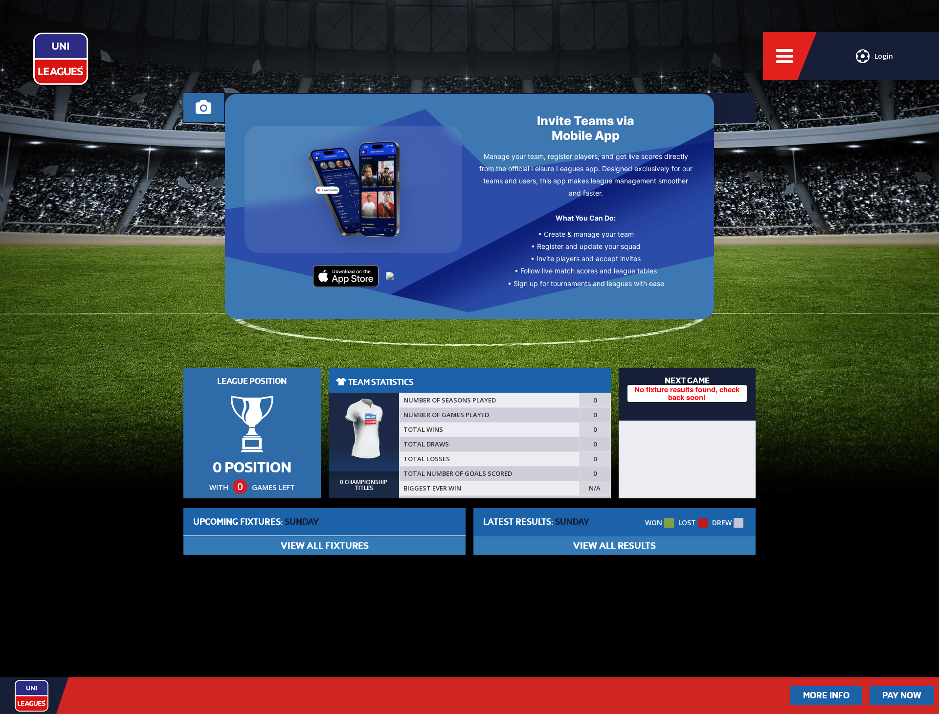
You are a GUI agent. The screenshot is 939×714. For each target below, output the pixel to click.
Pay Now (901, 695)
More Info (826, 695)
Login (883, 56)
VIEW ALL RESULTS (614, 545)
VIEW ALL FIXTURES (325, 545)
